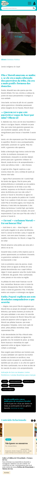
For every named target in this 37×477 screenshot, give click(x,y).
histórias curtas (28, 381)
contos (5, 381)
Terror (8, 439)
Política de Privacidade (25, 467)
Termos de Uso (7, 469)
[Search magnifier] (33, 8)
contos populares (15, 381)
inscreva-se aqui (17, 408)
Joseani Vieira (12, 446)
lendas (5, 385)
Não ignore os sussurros (16, 443)
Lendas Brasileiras (16, 385)
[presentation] (32, 420)
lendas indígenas (8, 389)
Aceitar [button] (6, 472)
